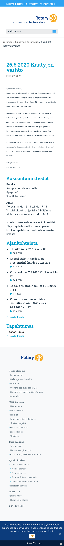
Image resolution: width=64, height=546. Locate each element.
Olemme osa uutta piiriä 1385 (24, 387)
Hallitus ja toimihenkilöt (21, 379)
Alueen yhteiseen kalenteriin (25, 481)
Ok (32, 536)
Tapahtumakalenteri (19, 464)
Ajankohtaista (17, 460)
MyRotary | (34, 3)
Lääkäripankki (16, 431)
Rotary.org (22, 3)
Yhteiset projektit (18, 423)
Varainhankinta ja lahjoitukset (23, 419)
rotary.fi (7, 41)
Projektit (14, 414)
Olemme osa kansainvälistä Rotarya (26, 392)
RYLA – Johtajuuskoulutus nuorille (25, 454)
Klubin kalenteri (19, 468)
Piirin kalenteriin (19, 473)
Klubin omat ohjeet (19, 500)
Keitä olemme (17, 370)
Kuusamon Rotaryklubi (26, 41)
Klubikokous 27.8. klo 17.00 (28, 249)
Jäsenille (14, 491)
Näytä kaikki (17, 317)
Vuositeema (15, 383)
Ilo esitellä (15, 396)
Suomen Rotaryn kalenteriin (24, 477)
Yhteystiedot (16, 505)
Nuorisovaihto (46, 3)
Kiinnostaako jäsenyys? (20, 450)
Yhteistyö (14, 436)
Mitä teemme (16, 402)
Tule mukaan (16, 441)
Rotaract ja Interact (19, 427)
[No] (60, 533)
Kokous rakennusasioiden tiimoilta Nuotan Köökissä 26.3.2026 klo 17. (28, 303)
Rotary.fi (10, 3)
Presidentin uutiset (18, 485)
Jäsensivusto (16, 495)
